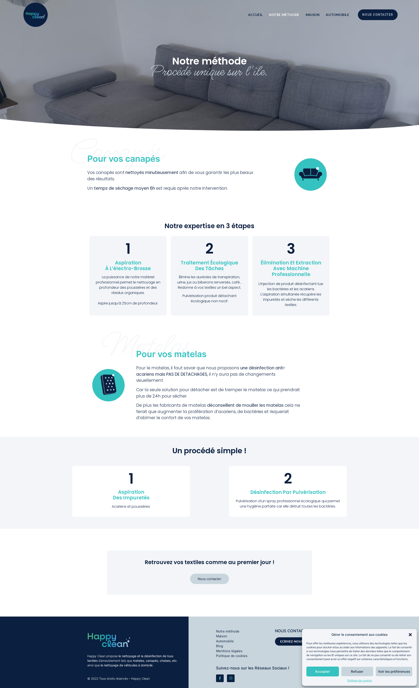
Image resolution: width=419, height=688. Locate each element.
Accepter (322, 671)
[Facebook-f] (220, 678)
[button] (410, 634)
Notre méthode (284, 15)
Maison (313, 15)
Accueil (255, 15)
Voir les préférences (394, 671)
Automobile (337, 15)
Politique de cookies (359, 680)
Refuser (357, 671)
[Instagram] (231, 678)
